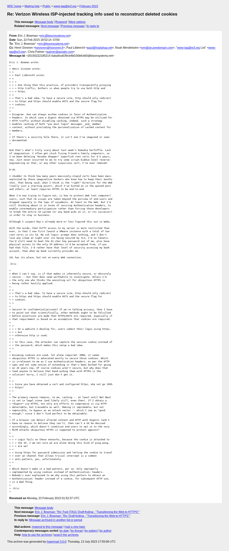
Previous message (73, 26)
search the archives (66, 534)
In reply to (93, 26)
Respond (61, 21)
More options (77, 21)
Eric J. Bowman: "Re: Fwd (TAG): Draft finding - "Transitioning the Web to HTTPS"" (87, 511)
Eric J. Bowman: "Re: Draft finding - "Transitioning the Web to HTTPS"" (86, 515)
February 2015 (88, 6)
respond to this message (47, 526)
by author (105, 530)
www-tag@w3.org (65, 6)
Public (47, 6)
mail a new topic (75, 526)
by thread (77, 530)
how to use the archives (37, 534)
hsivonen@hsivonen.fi (49, 47)
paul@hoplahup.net (99, 47)
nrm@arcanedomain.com (157, 47)
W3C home (14, 6)
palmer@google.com (60, 51)
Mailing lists (32, 6)
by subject (91, 530)
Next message (50, 26)
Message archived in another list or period (55, 519)
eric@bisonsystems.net (55, 35)
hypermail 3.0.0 (56, 541)
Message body (44, 21)
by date (64, 530)
